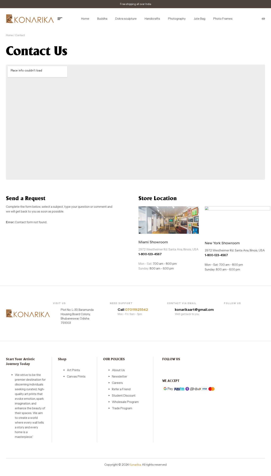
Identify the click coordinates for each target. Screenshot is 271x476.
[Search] (238, 18)
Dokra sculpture (126, 18)
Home (85, 18)
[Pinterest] (246, 309)
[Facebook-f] (225, 309)
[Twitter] (232, 309)
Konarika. (135, 464)
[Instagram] (253, 309)
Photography (177, 18)
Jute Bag (199, 18)
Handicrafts (152, 18)
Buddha (102, 18)
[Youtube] (239, 309)
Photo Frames (223, 18)
